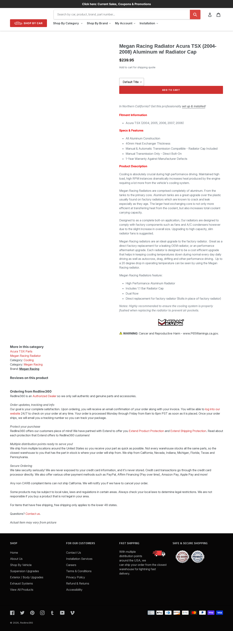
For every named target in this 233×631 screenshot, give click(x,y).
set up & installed (193, 106)
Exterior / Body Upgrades (26, 577)
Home (14, 552)
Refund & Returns (77, 583)
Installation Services (79, 559)
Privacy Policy (75, 577)
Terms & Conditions (79, 571)
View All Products (21, 589)
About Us (16, 559)
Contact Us (73, 552)
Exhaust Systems (21, 583)
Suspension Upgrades (24, 571)
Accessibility (74, 589)
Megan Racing (29, 369)
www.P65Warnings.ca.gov (200, 333)
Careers (71, 565)
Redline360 (26, 622)
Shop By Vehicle (21, 565)
